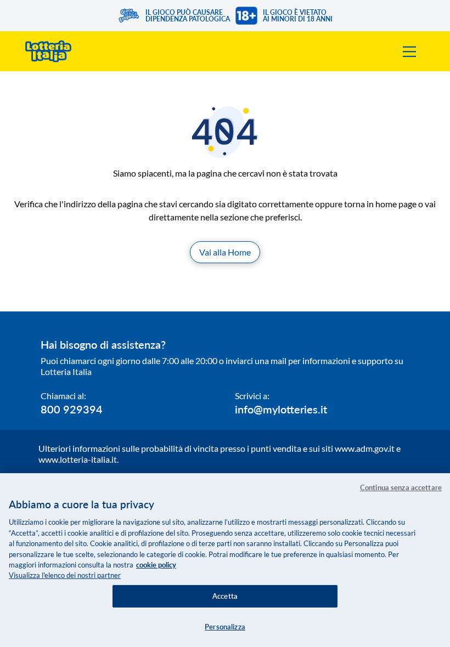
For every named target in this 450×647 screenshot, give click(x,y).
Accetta (225, 596)
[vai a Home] (48, 51)
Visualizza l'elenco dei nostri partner (65, 575)
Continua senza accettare (401, 487)
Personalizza (225, 626)
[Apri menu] (409, 52)
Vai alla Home (225, 252)
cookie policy (156, 564)
